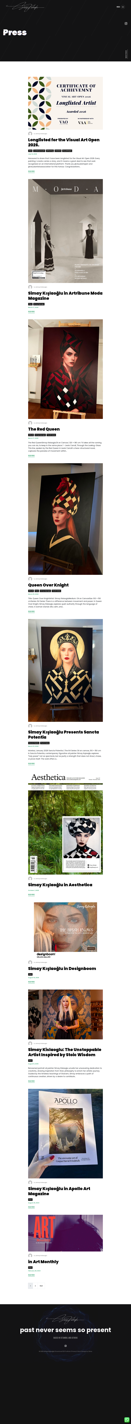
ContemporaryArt (39, 151)
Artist (30, 151)
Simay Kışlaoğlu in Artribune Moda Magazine (65, 295)
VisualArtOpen (67, 151)
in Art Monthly (43, 1261)
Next (41, 1286)
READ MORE (31, 171)
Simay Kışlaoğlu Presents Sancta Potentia (63, 734)
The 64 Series (51, 435)
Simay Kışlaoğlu (39, 304)
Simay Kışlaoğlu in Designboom (62, 968)
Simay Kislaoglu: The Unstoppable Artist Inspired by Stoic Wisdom (64, 1052)
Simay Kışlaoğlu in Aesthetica (60, 884)
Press (30, 304)
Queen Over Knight (48, 585)
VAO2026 (58, 151)
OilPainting (50, 151)
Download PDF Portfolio (63, 1351)
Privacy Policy (76, 1351)
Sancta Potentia (34, 743)
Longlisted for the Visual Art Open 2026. (64, 142)
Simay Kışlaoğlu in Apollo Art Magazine (59, 1191)
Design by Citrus (86, 1351)
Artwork (31, 435)
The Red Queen (44, 429)
